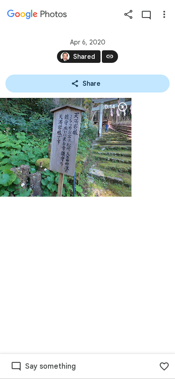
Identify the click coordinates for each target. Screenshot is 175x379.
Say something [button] (50, 366)
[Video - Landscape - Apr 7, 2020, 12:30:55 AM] (65, 147)
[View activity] (146, 14)
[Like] (164, 366)
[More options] (164, 14)
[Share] (128, 14)
